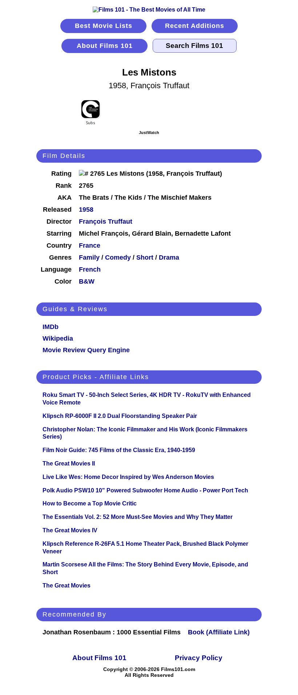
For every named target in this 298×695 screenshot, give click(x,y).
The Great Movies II (69, 463)
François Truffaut (105, 221)
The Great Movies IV (70, 530)
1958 (86, 209)
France (89, 245)
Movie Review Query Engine (86, 350)
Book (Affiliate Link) (219, 632)
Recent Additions (194, 25)
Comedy (118, 257)
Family (89, 257)
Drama (169, 257)
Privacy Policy (198, 658)
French (90, 269)
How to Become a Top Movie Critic (90, 503)
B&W (86, 281)
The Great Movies (66, 585)
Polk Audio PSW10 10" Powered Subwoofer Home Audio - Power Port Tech (145, 490)
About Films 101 (105, 45)
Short (144, 257)
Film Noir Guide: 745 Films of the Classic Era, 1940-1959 (119, 450)
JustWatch (149, 132)
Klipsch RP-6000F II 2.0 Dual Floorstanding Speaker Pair (120, 416)
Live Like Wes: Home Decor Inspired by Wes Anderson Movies (128, 477)
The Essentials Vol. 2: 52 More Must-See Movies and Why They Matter (138, 517)
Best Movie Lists (103, 25)
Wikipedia (58, 338)
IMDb (51, 326)
